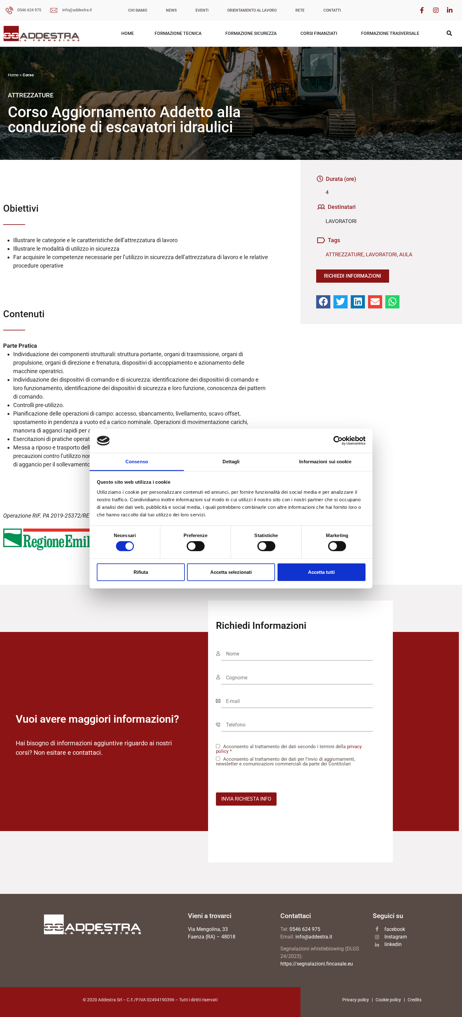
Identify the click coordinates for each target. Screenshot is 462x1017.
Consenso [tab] (136, 461)
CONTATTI (332, 10)
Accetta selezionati (231, 571)
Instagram (395, 937)
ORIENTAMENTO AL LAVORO (252, 10)
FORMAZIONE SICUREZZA (251, 33)
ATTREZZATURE (345, 254)
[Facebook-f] (422, 10)
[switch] (196, 546)
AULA (405, 254)
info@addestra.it (77, 10)
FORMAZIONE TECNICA (178, 33)
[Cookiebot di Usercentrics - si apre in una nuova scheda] (338, 440)
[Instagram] (436, 10)
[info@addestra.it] (53, 11)
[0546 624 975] (9, 11)
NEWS (171, 10)
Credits (414, 999)
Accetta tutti (321, 571)
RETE (300, 10)
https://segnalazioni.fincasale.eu (316, 964)
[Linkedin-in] (449, 10)
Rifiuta (141, 571)
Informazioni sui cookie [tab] (325, 461)
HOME (127, 33)
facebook (394, 929)
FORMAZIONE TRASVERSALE (390, 33)
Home (13, 75)
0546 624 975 (29, 10)
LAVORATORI (381, 254)
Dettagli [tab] (231, 461)
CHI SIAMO (137, 10)
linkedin (393, 944)
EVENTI (201, 10)
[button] (323, 301)
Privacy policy (355, 999)
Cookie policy (388, 999)
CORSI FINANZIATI (318, 33)
